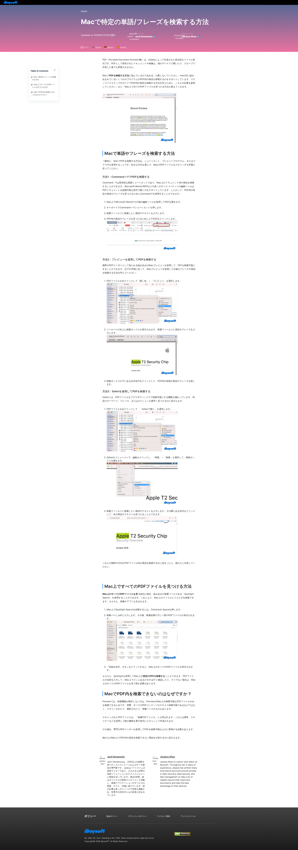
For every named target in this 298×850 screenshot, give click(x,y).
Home (84, 11)
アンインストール (188, 816)
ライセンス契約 (163, 816)
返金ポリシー (112, 816)
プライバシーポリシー (137, 816)
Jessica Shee (189, 36)
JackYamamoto (144, 36)
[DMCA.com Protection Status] (182, 831)
